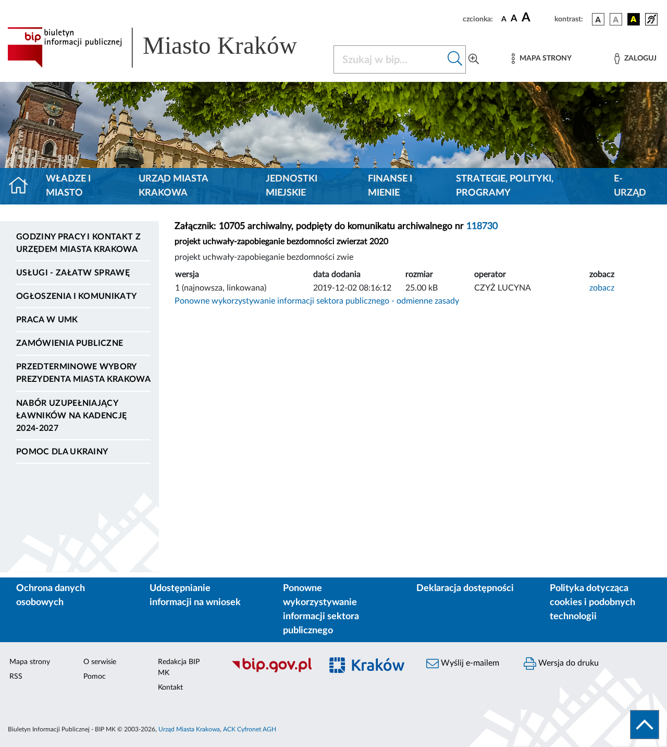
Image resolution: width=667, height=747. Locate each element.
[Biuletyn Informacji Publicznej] (271, 670)
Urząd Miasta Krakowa (173, 186)
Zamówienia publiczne (69, 343)
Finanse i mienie (390, 186)
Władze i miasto (68, 186)
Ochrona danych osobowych (50, 595)
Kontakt (170, 687)
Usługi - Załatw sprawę (73, 273)
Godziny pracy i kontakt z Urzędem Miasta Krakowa (78, 243)
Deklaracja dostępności (465, 588)
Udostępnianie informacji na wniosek (195, 595)
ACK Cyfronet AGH (249, 729)
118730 (482, 226)
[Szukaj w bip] (455, 59)
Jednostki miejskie (291, 186)
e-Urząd (630, 186)
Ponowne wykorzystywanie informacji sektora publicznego (321, 609)
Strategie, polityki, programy (504, 186)
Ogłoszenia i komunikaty (76, 296)
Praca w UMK (47, 320)
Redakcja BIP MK (179, 667)
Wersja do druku (567, 663)
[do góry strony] (645, 724)
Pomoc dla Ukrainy (62, 452)
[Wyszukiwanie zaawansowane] (473, 59)
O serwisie (99, 662)
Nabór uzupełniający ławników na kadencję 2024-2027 (71, 415)
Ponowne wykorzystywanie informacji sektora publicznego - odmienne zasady (317, 301)
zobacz (601, 288)
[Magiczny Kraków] (368, 671)
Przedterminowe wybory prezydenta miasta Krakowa (83, 373)
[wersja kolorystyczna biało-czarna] (616, 19)
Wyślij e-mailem (469, 663)
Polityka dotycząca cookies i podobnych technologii (592, 602)
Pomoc (94, 676)
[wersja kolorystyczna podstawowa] (598, 19)
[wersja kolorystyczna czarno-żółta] (633, 19)
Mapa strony (29, 662)
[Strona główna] (23, 186)
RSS (15, 676)
